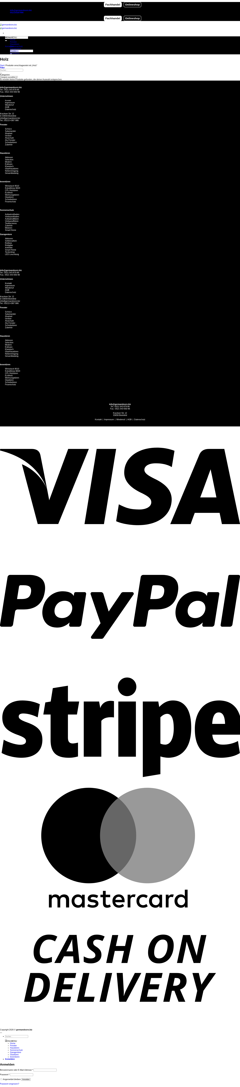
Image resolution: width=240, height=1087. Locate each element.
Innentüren (15, 53)
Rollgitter (9, 245)
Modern (8, 162)
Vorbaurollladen (12, 217)
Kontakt (8, 100)
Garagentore (15, 49)
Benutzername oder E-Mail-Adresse (16, 1070)
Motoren (8, 228)
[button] (9, 46)
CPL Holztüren (11, 190)
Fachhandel (112, 4)
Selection (9, 160)
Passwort (5, 1075)
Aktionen (9, 157)
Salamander (10, 131)
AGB (7, 107)
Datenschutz (10, 109)
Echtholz (9, 193)
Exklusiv (8, 164)
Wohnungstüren (12, 195)
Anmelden (26, 1079)
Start (2, 65)
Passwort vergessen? (9, 1084)
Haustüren (14, 44)
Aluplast (8, 133)
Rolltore (8, 243)
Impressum (10, 103)
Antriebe (8, 248)
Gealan (8, 136)
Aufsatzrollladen (12, 214)
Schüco (8, 129)
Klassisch (9, 166)
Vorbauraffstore (11, 221)
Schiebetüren (11, 199)
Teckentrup (10, 252)
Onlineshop (132, 4)
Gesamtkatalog (11, 173)
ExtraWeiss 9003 (12, 188)
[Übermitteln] (6, 40)
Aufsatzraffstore (12, 219)
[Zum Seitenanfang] (1, 1032)
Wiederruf (9, 105)
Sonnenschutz (16, 46)
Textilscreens (11, 223)
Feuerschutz (10, 202)
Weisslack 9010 (12, 186)
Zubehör (8, 226)
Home (12, 40)
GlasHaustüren (11, 169)
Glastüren (14, 51)
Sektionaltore (11, 241)
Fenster (13, 42)
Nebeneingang (11, 171)
